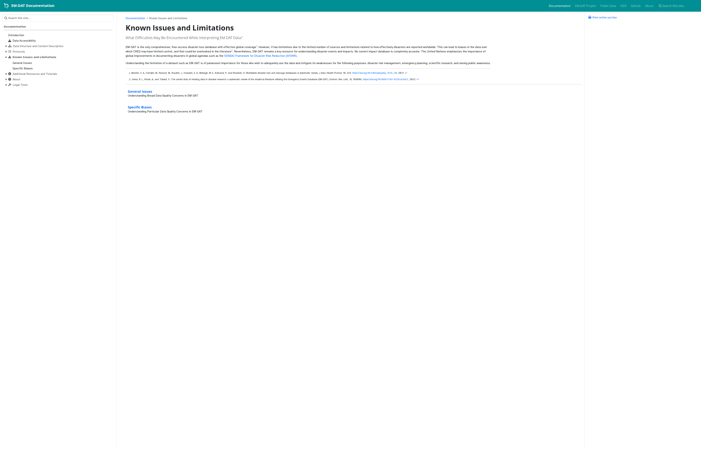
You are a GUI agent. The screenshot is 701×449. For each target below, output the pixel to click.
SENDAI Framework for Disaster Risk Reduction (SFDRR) (260, 56)
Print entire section (604, 17)
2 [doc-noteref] (232, 50)
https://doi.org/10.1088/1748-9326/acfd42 (385, 79)
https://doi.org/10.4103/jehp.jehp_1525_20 (374, 73)
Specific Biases (140, 107)
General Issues (140, 91)
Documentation (135, 18)
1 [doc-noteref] (256, 46)
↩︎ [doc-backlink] (406, 73)
